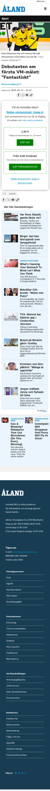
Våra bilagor (11, 595)
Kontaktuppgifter (14, 601)
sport (12, 194)
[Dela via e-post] (27, 95)
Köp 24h (25, 142)
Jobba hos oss (12, 685)
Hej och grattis (12, 646)
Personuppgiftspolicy (15, 679)
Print (8, 577)
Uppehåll (10, 742)
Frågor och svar (13, 736)
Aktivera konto (25, 183)
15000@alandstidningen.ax (25, 551)
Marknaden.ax (12, 658)
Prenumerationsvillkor (16, 755)
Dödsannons (12, 634)
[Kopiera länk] (31, 95)
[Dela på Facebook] (19, 95)
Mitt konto (41, 1)
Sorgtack (10, 640)
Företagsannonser (15, 571)
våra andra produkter (32, 120)
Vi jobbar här (12, 718)
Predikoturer (12, 652)
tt (4, 194)
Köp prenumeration (25, 167)
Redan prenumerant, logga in (25, 112)
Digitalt (9, 583)
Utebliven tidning (14, 748)
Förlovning (11, 622)
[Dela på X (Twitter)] (23, 95)
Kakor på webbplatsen (16, 691)
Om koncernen (13, 697)
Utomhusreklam (13, 589)
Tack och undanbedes (16, 628)
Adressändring (12, 730)
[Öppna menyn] (45, 8)
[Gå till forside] (13, 8)
